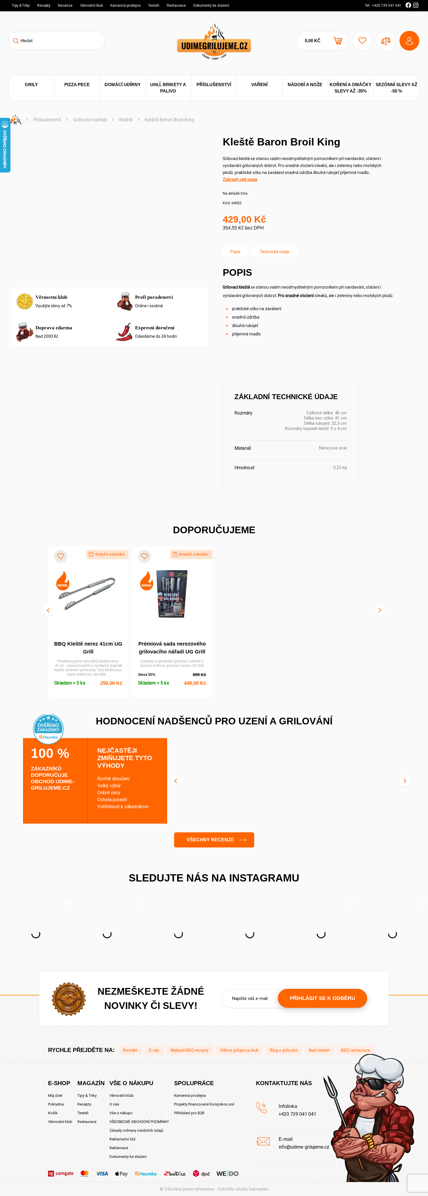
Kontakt (130, 1050)
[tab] (235, 252)
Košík (53, 1113)
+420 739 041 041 (297, 1114)
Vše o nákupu (120, 1113)
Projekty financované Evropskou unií (204, 1104)
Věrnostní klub (91, 5)
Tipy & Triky (21, 5)
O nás (154, 1050)
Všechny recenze (210, 839)
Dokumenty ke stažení (211, 5)
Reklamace (118, 1148)
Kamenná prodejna (125, 5)
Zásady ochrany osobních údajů (136, 1130)
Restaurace (176, 5)
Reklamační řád (122, 1139)
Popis (235, 251)
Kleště (126, 119)
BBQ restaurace (355, 1050)
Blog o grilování (284, 1050)
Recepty (43, 5)
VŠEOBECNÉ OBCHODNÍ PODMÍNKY (139, 1121)
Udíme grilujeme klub (239, 1050)
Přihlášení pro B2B (189, 1113)
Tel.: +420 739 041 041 (383, 5)
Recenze (65, 5)
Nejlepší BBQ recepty (190, 1050)
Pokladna (56, 1104)
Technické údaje (274, 251)
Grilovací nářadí (90, 119)
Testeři (153, 5)
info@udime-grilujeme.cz (304, 1147)
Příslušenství (47, 119)
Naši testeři (319, 1050)
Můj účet (55, 1095)
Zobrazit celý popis (240, 179)
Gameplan (258, 1189)
